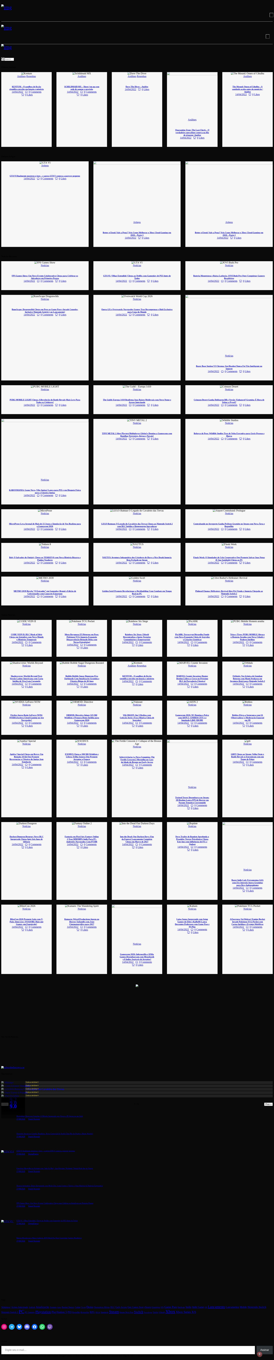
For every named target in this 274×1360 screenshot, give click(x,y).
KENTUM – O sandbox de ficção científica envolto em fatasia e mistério (26, 87)
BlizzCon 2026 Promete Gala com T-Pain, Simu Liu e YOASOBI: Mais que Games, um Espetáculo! (26, 921)
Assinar (264, 1350)
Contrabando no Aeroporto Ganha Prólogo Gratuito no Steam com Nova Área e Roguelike (229, 525)
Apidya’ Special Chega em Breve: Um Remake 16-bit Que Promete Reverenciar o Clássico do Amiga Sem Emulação (26, 758)
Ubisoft (162, 1312)
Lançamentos (232, 1307)
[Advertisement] (96, 1010)
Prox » (268, 1104)
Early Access (121, 1307)
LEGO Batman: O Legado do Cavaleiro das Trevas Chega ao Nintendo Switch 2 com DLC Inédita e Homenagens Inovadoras (137, 525)
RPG (92, 1312)
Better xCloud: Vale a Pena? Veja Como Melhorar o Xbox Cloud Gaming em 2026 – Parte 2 (229, 233)
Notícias (45, 265)
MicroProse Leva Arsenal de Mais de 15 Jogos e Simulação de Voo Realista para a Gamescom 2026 (45, 525)
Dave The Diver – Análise (137, 86)
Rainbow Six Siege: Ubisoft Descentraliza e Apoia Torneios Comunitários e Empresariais (137, 637)
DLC (112, 1307)
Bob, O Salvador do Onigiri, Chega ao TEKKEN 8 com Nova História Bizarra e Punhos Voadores (45, 558)
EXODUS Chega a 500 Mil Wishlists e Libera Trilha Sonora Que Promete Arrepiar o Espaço (82, 756)
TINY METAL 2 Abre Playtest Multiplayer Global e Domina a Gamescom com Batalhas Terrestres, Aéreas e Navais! (137, 434)
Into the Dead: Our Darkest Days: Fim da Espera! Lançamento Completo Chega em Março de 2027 (137, 839)
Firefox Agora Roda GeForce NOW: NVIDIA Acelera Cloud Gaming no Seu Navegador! (26, 717)
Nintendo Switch (257, 1307)
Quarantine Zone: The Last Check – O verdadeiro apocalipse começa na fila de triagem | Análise (192, 132)
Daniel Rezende (34, 1119)
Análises (21, 76)
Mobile (243, 1307)
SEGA (97, 1312)
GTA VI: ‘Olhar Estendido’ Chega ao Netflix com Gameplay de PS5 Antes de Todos (137, 277)
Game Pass (170, 1307)
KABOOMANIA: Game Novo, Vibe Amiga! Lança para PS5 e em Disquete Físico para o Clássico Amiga (45, 491)
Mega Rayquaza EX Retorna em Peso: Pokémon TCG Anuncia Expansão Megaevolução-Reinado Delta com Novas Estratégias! (82, 638)
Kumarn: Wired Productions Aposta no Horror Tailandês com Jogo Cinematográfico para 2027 (81, 921)
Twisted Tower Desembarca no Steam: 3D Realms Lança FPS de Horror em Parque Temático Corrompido (192, 800)
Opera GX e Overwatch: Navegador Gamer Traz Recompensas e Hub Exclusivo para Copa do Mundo (137, 310)
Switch (138, 1312)
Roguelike (76, 1312)
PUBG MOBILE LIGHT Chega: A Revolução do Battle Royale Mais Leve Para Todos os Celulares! (45, 401)
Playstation (43, 1312)
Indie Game (198, 1307)
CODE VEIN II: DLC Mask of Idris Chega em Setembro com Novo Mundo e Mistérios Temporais (26, 637)
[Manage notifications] (259, 1354)
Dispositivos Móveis (102, 1307)
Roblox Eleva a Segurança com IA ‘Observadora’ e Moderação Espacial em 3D (247, 717)
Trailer (155, 1312)
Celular (77, 1307)
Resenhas (31, 76)
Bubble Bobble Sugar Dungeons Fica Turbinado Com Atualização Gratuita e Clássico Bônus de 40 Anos (81, 678)
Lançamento (216, 1307)
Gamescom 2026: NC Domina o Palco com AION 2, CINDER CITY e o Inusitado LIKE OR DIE (192, 717)
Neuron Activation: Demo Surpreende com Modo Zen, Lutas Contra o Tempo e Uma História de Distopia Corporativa (59, 1186)
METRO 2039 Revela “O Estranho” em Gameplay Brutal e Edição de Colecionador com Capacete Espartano (45, 592)
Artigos (45, 165)
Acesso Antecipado (19, 1307)
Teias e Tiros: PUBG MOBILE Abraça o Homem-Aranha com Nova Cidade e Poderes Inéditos (247, 637)
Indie (189, 1307)
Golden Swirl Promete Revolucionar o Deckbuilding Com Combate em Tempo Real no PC (137, 592)
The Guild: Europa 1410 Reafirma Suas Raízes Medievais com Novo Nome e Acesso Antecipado (137, 401)
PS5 (70, 1312)
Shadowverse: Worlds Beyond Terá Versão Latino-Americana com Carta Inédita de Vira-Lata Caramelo (26, 678)
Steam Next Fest (126, 1312)
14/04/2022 (17, 92)
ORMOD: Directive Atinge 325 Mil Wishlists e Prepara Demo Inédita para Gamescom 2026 (81, 717)
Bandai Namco (68, 1307)
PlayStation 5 (59, 1312)
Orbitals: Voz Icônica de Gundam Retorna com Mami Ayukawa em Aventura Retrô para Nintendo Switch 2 (247, 678)
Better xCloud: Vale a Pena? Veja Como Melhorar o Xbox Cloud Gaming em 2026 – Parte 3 (137, 233)
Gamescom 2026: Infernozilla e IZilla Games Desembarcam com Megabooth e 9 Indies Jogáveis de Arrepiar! (137, 956)
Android (32, 1307)
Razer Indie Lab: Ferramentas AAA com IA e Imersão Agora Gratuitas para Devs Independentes (247, 882)
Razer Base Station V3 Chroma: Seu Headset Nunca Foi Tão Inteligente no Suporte (229, 367)
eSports (147, 1307)
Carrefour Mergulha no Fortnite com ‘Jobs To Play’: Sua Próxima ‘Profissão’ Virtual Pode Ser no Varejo (54, 1168)
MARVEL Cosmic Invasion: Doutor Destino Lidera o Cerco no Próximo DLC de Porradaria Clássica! (192, 678)
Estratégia (156, 1307)
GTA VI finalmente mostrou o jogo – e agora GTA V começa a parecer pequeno (45, 176)
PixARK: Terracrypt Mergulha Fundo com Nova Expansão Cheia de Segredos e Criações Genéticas (192, 637)
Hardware (181, 1307)
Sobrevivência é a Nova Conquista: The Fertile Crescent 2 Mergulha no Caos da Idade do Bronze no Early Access (137, 759)
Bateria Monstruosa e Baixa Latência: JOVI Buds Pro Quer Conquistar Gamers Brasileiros (229, 277)
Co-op (83, 1307)
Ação (59, 1307)
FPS (162, 1307)
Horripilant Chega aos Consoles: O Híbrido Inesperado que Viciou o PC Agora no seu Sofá (49, 1116)
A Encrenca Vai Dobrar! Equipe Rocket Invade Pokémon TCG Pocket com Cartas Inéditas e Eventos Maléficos (247, 921)
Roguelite (85, 1312)
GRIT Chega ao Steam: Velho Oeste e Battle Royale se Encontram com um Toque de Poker (247, 756)
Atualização (42, 1307)
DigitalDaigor (33, 1154)
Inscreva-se (18, 1067)
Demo (89, 1307)
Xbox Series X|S (186, 1312)
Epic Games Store (135, 1307)
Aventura (53, 1307)
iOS (206, 1307)
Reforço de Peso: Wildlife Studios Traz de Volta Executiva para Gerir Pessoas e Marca (229, 434)
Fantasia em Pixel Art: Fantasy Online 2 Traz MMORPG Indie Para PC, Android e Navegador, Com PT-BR (82, 839)
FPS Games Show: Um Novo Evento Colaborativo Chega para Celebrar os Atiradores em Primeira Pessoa (45, 277)
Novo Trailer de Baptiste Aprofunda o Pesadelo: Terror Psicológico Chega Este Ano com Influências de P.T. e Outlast (192, 840)
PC (21, 1311)
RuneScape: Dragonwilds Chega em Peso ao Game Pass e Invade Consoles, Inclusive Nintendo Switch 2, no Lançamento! (45, 310)
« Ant (5, 1104)
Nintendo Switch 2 (9, 1312)
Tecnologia (148, 1312)
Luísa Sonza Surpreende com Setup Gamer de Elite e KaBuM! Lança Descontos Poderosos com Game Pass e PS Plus (192, 923)
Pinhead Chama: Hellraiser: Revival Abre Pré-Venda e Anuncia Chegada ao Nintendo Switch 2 (229, 592)
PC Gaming (30, 1312)
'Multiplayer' (6, 1307)
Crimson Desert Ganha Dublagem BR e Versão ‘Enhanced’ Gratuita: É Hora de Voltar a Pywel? (229, 401)
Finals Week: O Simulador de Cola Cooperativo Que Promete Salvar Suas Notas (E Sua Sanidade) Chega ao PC (229, 558)
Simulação (104, 1312)
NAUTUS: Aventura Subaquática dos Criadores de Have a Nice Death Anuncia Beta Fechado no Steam (137, 558)
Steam (114, 1312)
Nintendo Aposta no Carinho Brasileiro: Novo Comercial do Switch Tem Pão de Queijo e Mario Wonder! (54, 1134)
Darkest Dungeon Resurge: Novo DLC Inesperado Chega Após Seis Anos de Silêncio (26, 839)
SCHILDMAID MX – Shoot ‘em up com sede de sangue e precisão (81, 87)
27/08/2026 (20, 1119)
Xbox (170, 1311)
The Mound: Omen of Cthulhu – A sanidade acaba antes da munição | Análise (247, 89)
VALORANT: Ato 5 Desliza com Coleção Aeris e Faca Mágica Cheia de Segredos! (137, 717)
